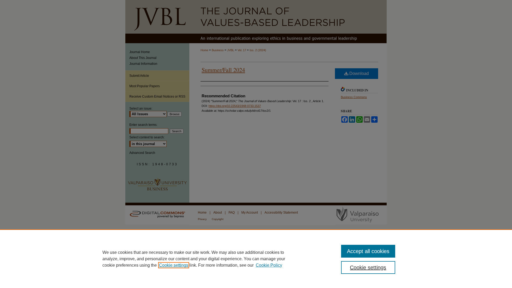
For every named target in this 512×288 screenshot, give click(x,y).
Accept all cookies (368, 251)
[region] (256, 258)
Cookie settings (173, 265)
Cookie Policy (269, 265)
